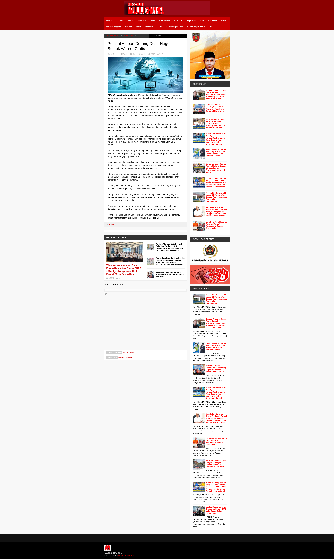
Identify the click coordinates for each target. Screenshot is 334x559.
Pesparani (149, 27)
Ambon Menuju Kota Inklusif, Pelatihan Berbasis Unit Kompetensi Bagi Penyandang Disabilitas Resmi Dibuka (169, 247)
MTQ (223, 20)
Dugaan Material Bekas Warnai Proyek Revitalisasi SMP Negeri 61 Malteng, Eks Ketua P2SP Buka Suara (216, 94)
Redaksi (130, 20)
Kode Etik (142, 20)
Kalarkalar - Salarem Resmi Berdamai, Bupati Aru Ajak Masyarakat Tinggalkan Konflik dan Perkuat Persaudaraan (216, 211)
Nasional (128, 27)
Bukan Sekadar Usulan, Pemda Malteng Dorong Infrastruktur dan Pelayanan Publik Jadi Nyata (216, 168)
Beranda (113, 35)
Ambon (128, 35)
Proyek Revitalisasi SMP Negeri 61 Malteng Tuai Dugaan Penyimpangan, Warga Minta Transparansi (216, 197)
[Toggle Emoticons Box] (105, 293)
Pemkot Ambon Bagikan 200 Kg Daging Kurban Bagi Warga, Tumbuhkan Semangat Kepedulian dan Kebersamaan (170, 261)
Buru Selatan (164, 20)
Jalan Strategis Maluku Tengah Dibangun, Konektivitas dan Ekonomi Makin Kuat (216, 463)
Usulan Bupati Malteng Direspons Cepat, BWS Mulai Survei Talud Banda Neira (216, 510)
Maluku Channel (129, 352)
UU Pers (119, 20)
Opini (138, 27)
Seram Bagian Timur (196, 27)
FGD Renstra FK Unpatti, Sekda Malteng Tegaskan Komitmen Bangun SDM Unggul (216, 108)
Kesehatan (212, 20)
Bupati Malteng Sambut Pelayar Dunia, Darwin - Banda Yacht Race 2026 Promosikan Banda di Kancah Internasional (216, 182)
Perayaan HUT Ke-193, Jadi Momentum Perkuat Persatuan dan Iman (170, 274)
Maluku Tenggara (113, 27)
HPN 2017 (178, 20)
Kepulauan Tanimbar (195, 20)
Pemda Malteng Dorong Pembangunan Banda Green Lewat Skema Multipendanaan (216, 152)
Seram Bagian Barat (174, 27)
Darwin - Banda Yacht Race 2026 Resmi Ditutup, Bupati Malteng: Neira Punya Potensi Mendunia (215, 123)
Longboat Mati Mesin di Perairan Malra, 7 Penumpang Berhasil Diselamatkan (216, 225)
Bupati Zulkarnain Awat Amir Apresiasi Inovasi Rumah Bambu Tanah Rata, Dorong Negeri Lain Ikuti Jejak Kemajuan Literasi (216, 139)
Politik (159, 27)
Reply (125, 54)
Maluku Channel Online (126, 555)
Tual (210, 27)
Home (109, 20)
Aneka (152, 20)
